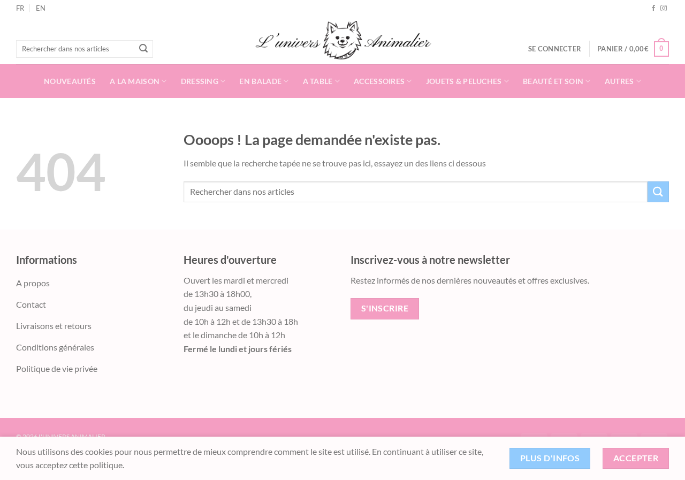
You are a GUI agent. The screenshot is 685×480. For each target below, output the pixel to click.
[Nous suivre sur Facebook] (653, 8)
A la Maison (134, 81)
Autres (619, 81)
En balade (260, 81)
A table (318, 81)
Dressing (199, 81)
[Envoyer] (143, 49)
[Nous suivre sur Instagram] (663, 8)
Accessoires (379, 81)
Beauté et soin (553, 81)
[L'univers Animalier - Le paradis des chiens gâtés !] (342, 40)
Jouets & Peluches (464, 81)
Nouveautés (70, 81)
